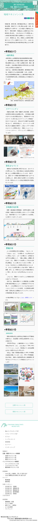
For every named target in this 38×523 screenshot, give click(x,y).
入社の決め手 (6, 495)
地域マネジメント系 (10, 457)
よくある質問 (9, 507)
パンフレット (9, 509)
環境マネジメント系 (19, 411)
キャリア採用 (9, 503)
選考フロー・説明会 (10, 505)
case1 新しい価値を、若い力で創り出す (16, 473)
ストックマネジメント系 (12, 464)
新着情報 (7, 442)
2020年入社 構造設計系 (12, 490)
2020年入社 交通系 (11, 486)
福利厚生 (7, 481)
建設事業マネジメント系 (12, 467)
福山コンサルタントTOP (12, 431)
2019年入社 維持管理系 (12, 492)
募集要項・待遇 (9, 501)
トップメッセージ (10, 439)
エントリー (8, 444)
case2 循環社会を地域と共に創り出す (15, 475)
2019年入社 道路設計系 (12, 488)
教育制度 (7, 480)
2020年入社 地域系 (11, 493)
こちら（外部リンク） (26, 297)
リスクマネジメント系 (11, 465)
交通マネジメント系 (19, 405)
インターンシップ (10, 447)
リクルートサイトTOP (11, 434)
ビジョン (7, 436)
